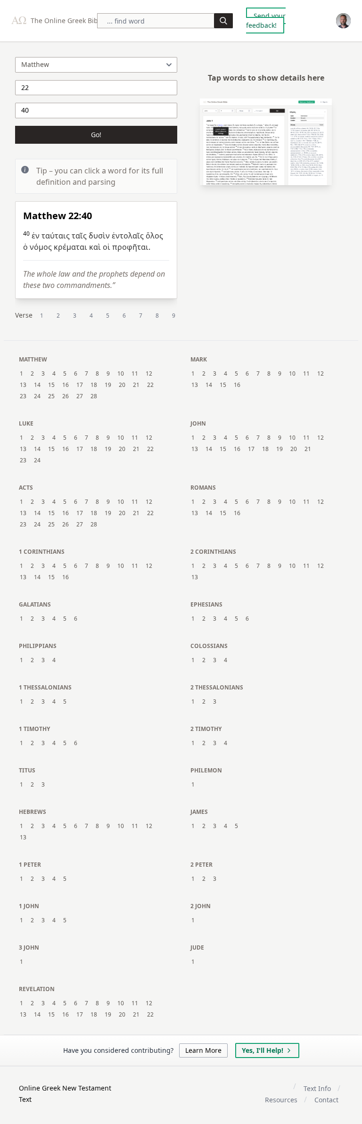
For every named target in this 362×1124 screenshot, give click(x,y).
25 (51, 396)
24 (37, 396)
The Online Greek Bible (66, 20)
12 (149, 373)
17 (79, 385)
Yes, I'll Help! (262, 1050)
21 (136, 385)
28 (93, 396)
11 (135, 373)
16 (65, 385)
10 (120, 373)
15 (51, 385)
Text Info (317, 1088)
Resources (281, 1099)
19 (108, 385)
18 (93, 385)
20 (122, 385)
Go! (96, 134)
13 (23, 385)
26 (65, 396)
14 (37, 385)
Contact (326, 1099)
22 (150, 385)
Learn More (203, 1050)
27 (79, 396)
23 (23, 396)
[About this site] (343, 20)
